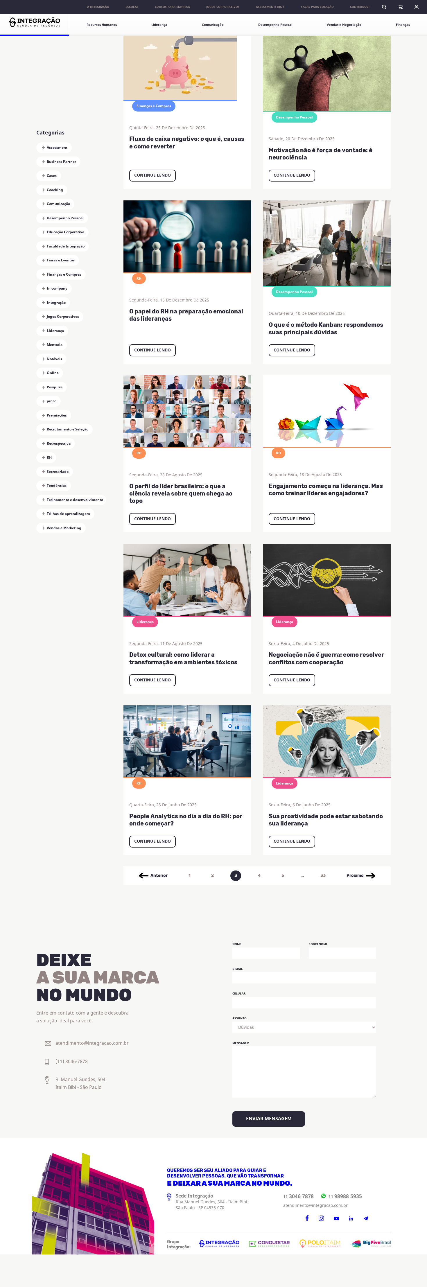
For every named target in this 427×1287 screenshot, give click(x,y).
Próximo (355, 876)
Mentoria (54, 344)
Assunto (239, 1018)
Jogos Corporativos (223, 7)
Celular (239, 993)
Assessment (57, 147)
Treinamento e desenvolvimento (75, 499)
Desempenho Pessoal (275, 24)
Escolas (132, 7)
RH (49, 457)
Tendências (57, 485)
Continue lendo (152, 175)
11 (298, 1196)
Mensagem (240, 1043)
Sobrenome (318, 944)
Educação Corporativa (65, 232)
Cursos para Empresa (172, 7)
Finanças (403, 24)
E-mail (237, 969)
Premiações (57, 415)
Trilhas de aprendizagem (68, 513)
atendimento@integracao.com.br (315, 1205)
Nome (236, 944)
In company (57, 288)
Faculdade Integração (66, 246)
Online (53, 373)
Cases (52, 175)
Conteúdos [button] (359, 7)
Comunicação (213, 24)
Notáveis (54, 359)
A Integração (98, 7)
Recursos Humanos (102, 24)
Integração (56, 302)
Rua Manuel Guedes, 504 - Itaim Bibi (211, 1202)
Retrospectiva (59, 443)
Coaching (55, 190)
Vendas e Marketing (64, 528)
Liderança (159, 24)
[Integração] (34, 25)
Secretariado (58, 471)
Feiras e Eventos (61, 260)
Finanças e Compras (64, 274)
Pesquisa (54, 387)
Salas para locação (317, 7)
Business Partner (61, 161)
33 (323, 876)
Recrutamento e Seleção (67, 429)
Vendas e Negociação (344, 24)
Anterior (159, 876)
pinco (51, 401)
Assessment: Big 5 (270, 7)
